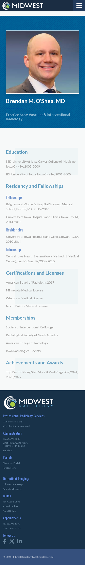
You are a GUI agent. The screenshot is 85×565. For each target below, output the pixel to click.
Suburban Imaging (12, 489)
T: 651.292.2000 (11, 438)
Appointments (9, 518)
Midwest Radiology (13, 484)
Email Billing (9, 511)
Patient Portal (10, 467)
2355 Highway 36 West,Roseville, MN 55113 (15, 444)
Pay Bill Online (10, 506)
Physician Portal (11, 463)
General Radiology (12, 421)
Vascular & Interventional (16, 426)
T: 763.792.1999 (11, 523)
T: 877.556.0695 (11, 501)
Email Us (7, 450)
